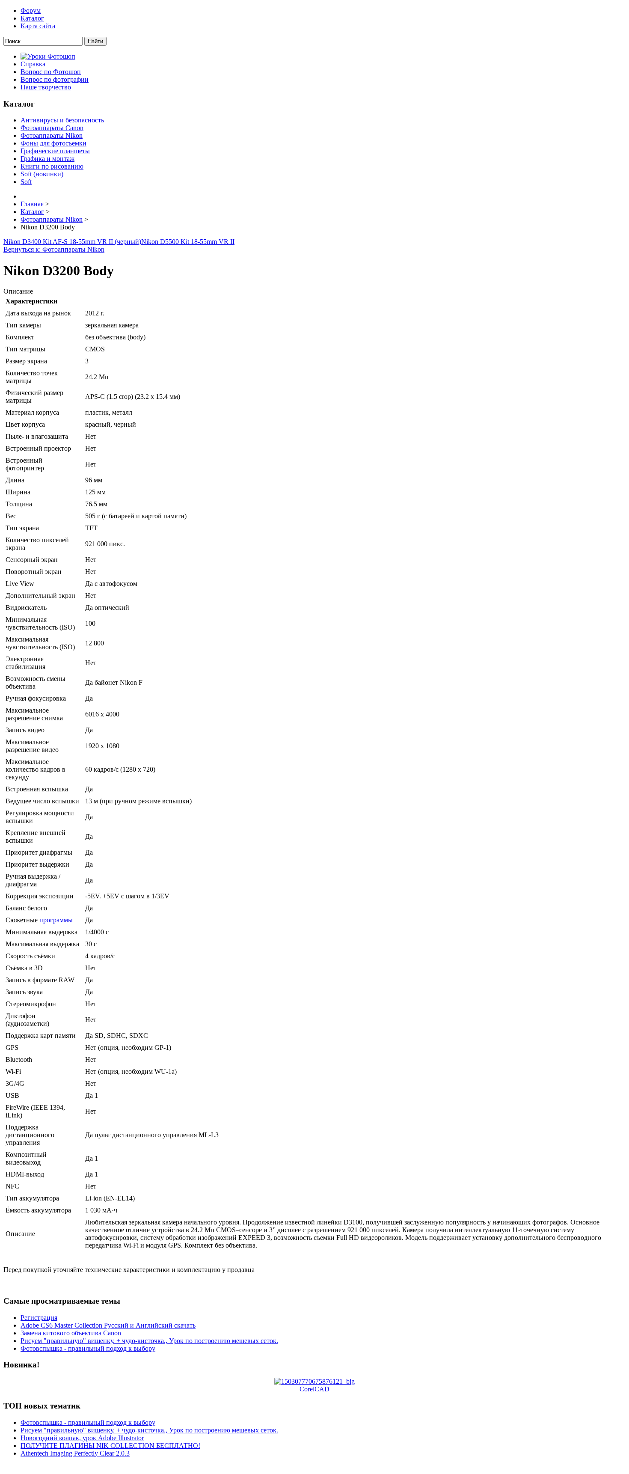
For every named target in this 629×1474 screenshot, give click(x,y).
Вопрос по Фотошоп (51, 71)
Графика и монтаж (47, 158)
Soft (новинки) (42, 174)
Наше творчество (46, 87)
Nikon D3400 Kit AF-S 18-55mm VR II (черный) (72, 241)
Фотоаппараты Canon (52, 127)
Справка (33, 64)
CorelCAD (314, 1389)
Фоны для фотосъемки (53, 143)
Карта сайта (38, 26)
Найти (95, 41)
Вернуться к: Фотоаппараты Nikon (53, 249)
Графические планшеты (55, 151)
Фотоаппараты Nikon (52, 135)
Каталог (32, 18)
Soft (26, 181)
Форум (31, 10)
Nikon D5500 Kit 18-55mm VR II (187, 241)
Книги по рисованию (52, 166)
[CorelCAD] (314, 1381)
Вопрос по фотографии (55, 79)
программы (56, 920)
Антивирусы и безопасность (62, 120)
